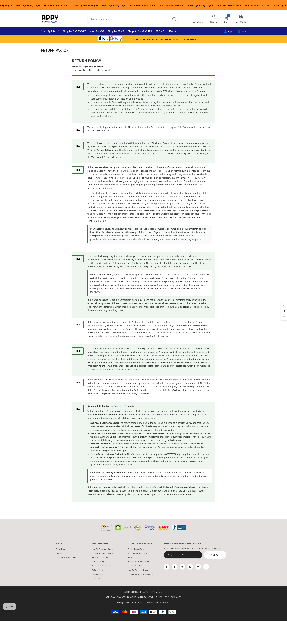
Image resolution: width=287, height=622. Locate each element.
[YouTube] (198, 567)
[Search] (133, 19)
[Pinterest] (182, 567)
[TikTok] (190, 567)
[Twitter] (206, 567)
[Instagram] (174, 567)
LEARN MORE (191, 39)
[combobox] (129, 19)
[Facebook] (166, 567)
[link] (241, 19)
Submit (215, 554)
